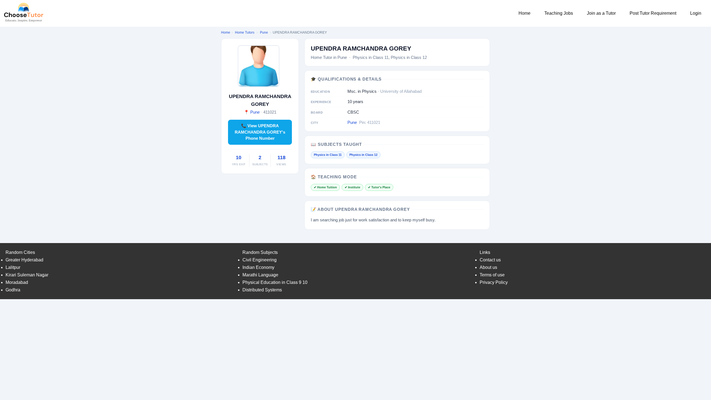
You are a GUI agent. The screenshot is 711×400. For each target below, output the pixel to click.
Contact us (490, 260)
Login (695, 13)
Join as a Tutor (601, 13)
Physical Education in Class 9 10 (274, 282)
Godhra (13, 290)
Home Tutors (244, 32)
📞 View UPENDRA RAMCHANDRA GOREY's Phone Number (260, 132)
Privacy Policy (494, 282)
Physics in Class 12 (363, 154)
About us (488, 267)
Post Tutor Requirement (653, 13)
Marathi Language (260, 274)
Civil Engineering (259, 260)
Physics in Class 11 (328, 154)
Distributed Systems (262, 290)
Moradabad (17, 282)
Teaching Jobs (558, 13)
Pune (264, 32)
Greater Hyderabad (24, 260)
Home (524, 13)
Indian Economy (258, 267)
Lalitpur (13, 267)
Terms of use (492, 274)
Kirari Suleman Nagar (27, 274)
